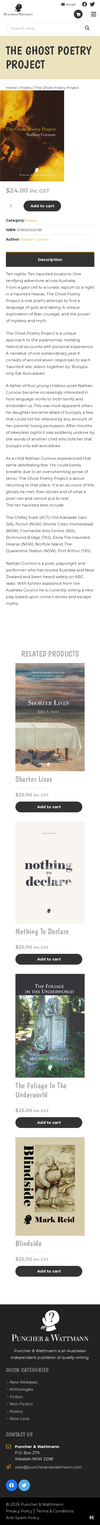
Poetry (26, 88)
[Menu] (93, 14)
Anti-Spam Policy (22, 1517)
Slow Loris (19, 1418)
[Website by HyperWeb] (91, 1517)
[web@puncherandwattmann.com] (68, 4)
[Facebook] (84, 4)
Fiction (16, 1396)
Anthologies (21, 1389)
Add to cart (42, 205)
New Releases (23, 1382)
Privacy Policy (19, 1511)
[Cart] (78, 14)
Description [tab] (50, 259)
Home (11, 88)
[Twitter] (92, 4)
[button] (56, 98)
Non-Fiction (21, 1403)
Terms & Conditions (55, 1511)
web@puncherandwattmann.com (48, 1467)
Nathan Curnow (35, 239)
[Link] (18, 9)
